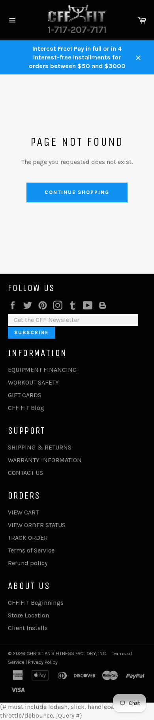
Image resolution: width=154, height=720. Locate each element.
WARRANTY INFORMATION (45, 460)
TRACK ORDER (28, 537)
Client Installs (28, 628)
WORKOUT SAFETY (33, 382)
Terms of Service (31, 550)
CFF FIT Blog (26, 407)
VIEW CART (23, 512)
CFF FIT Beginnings (36, 602)
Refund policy (27, 563)
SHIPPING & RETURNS (39, 447)
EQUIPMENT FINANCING (42, 369)
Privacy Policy (43, 662)
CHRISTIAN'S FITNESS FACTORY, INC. (66, 653)
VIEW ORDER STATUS (37, 525)
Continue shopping (77, 192)
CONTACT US (25, 472)
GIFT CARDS (24, 395)
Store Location (28, 615)
